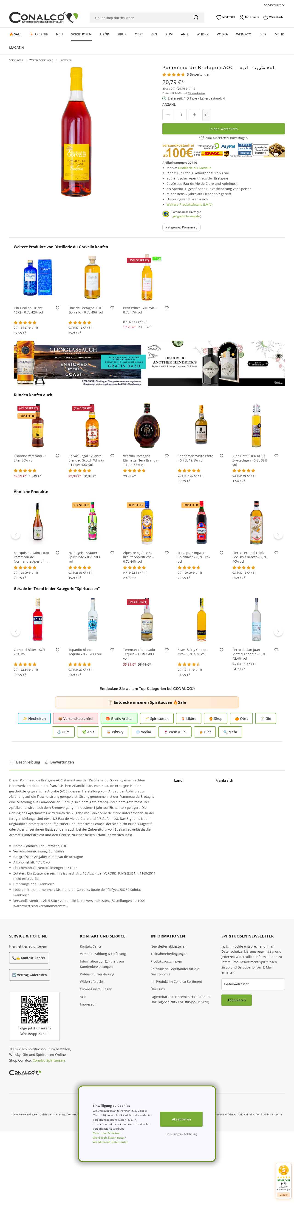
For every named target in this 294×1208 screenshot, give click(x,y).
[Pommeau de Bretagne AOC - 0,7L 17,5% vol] (76, 132)
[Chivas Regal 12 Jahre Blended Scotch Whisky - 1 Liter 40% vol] (92, 425)
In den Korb (37, 294)
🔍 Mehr (230, 731)
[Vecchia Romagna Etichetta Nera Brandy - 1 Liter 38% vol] (147, 425)
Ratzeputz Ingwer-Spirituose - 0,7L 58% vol (194, 557)
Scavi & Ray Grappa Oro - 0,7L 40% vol (193, 652)
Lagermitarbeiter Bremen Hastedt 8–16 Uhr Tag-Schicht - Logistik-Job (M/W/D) (181, 999)
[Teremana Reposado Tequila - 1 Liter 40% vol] (147, 619)
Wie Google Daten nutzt (108, 1138)
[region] (76, 132)
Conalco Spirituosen (49, 1060)
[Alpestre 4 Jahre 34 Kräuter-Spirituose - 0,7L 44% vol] (147, 522)
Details (284, 1195)
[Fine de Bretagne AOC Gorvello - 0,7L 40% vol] (92, 277)
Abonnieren (236, 1000)
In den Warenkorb (224, 129)
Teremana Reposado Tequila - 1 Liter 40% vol (139, 654)
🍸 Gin (265, 718)
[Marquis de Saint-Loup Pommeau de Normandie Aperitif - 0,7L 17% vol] (38, 522)
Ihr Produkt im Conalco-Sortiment (176, 981)
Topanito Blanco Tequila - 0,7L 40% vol (85, 652)
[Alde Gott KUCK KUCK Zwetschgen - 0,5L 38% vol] (256, 425)
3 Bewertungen (198, 74)
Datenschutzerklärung (97, 974)
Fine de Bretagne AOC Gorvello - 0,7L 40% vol (85, 310)
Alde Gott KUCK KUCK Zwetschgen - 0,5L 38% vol (249, 460)
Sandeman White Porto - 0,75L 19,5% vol (195, 458)
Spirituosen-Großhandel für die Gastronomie (175, 971)
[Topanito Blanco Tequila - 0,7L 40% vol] (92, 619)
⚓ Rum (63, 731)
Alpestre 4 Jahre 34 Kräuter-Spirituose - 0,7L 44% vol (138, 557)
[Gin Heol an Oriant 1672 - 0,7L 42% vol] (38, 277)
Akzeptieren (181, 1119)
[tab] (25, 762)
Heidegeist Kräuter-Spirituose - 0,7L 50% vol (84, 557)
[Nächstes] (278, 534)
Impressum (88, 1004)
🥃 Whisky (115, 731)
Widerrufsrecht (91, 981)
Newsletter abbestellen (169, 946)
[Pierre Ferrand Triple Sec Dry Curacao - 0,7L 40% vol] (256, 522)
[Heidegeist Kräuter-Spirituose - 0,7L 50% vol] (92, 522)
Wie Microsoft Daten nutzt (110, 1142)
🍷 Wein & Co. (175, 731)
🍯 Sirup (215, 718)
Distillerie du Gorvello (194, 168)
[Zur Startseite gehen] (43, 17)
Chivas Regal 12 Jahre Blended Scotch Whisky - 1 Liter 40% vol (86, 460)
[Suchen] (196, 17)
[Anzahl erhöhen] (194, 114)
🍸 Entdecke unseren (147, 702)
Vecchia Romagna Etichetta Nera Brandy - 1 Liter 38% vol (141, 460)
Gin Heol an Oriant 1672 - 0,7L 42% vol (28, 310)
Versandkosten (196, 92)
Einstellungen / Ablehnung (181, 1134)
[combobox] (139, 17)
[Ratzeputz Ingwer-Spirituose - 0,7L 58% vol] (202, 522)
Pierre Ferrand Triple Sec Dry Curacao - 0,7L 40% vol (249, 557)
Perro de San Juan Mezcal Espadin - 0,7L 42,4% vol (249, 654)
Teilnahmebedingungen (169, 954)
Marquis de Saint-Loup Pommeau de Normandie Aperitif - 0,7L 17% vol (31, 557)
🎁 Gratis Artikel (119, 718)
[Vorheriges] (15, 534)
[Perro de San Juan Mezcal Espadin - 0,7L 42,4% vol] (256, 619)
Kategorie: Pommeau (181, 227)
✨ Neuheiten (34, 718)
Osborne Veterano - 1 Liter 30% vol (30, 458)
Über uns (158, 989)
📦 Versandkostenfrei (75, 718)
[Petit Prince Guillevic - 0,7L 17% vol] (147, 277)
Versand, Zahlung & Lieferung (103, 954)
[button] (283, 1177)
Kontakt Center (91, 946)
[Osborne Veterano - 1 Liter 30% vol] (38, 425)
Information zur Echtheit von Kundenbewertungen (102, 964)
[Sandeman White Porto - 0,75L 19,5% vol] (202, 425)
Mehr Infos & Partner (107, 1133)
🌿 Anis (88, 731)
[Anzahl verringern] (167, 114)
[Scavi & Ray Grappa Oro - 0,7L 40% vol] (202, 619)
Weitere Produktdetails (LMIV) (189, 204)
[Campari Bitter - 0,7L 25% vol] (38, 619)
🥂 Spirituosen (157, 718)
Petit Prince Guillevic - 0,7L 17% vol (140, 310)
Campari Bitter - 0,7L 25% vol (29, 652)
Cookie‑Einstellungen (96, 989)
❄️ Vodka (143, 731)
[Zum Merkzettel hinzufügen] (57, 309)
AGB (83, 996)
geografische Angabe (186, 216)
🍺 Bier (205, 731)
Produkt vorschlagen (166, 961)
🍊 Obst (241, 718)
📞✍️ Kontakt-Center (28, 958)
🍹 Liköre (188, 718)
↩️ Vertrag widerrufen (29, 975)
